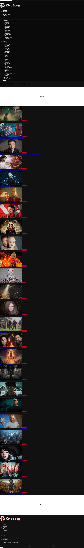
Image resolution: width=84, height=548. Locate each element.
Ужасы (7, 23)
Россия (7, 56)
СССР (6, 76)
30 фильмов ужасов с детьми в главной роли (11, 494)
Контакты (5, 539)
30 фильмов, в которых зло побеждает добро (11, 170)
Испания (7, 63)
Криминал (7, 27)
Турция (7, 66)
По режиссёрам (6, 78)
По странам (5, 53)
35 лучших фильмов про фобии (8, 202)
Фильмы (5, 10)
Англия (7, 58)
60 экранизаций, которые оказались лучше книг (12, 138)
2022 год (7, 47)
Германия (7, 59)
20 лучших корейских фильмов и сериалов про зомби (13, 300)
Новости (5, 15)
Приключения (8, 37)
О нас (4, 535)
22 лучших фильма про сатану (7, 364)
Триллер (7, 22)
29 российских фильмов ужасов (8, 348)
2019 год (7, 51)
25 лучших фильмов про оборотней (9, 235)
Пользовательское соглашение (10, 542)
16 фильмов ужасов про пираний (8, 445)
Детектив (7, 26)
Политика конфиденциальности (11, 540)
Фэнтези (7, 38)
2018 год (7, 52)
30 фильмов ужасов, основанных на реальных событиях (14, 413)
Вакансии (5, 538)
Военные (7, 29)
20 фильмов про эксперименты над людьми (11, 251)
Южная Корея (8, 67)
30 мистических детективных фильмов (10, 122)
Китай (6, 69)
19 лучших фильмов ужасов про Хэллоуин (11, 267)
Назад (1, 515)
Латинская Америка (10, 73)
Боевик (7, 24)
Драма (6, 31)
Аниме (4, 12)
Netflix (4, 80)
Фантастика (8, 40)
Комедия (7, 30)
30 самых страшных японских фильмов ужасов (12, 461)
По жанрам (5, 20)
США (6, 55)
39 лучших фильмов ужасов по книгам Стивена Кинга (14, 429)
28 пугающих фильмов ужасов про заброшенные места (14, 380)
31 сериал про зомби (5, 332)
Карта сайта (6, 536)
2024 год (7, 44)
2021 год (7, 48)
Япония (7, 70)
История (7, 33)
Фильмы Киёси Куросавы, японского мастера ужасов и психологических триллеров (21, 154)
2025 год (7, 42)
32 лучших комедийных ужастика (8, 478)
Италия (7, 62)
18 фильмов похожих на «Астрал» (8, 397)
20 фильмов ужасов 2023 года (7, 186)
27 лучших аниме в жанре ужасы (8, 283)
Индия (7, 71)
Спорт (6, 35)
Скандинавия (8, 64)
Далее (8, 515)
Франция (7, 60)
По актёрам (5, 77)
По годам (5, 41)
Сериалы (5, 11)
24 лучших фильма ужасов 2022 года (9, 219)
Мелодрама (8, 34)
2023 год (7, 45)
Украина (7, 74)
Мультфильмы (6, 14)
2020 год (7, 49)
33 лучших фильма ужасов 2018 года (9, 316)
